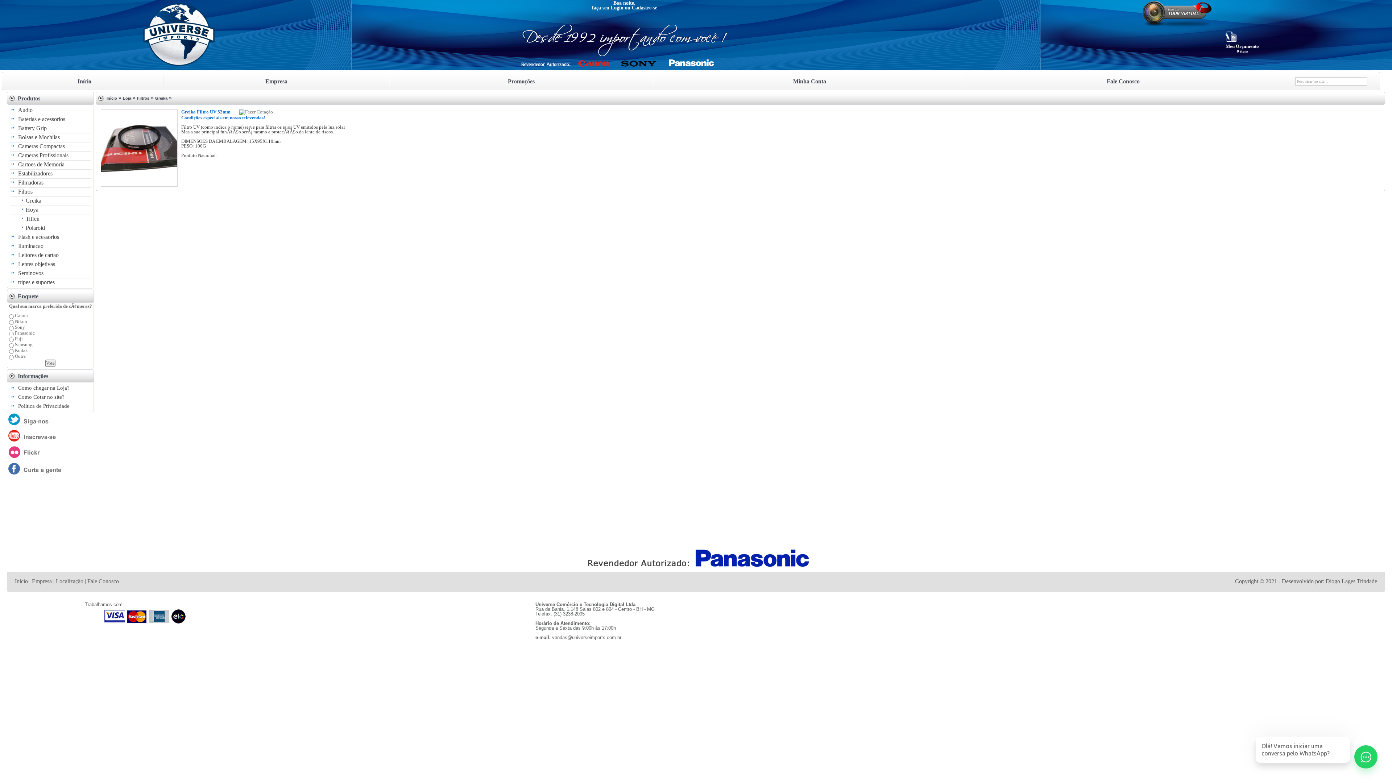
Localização (69, 581)
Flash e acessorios (38, 237)
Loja (127, 98)
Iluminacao (31, 246)
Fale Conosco (103, 581)
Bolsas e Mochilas (39, 137)
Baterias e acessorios (41, 119)
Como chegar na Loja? (44, 388)
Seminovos (31, 273)
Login (617, 8)
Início (112, 98)
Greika (33, 201)
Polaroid (35, 228)
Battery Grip (32, 128)
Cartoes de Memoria (41, 164)
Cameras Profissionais (43, 155)
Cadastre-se (644, 8)
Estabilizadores (35, 173)
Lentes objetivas (36, 264)
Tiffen (33, 219)
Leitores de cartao (38, 255)
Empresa (42, 581)
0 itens (1242, 51)
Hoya (32, 210)
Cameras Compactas (41, 146)
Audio (25, 110)
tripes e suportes (36, 282)
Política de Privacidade (44, 406)
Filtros (25, 191)
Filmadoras (31, 182)
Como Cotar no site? (41, 397)
